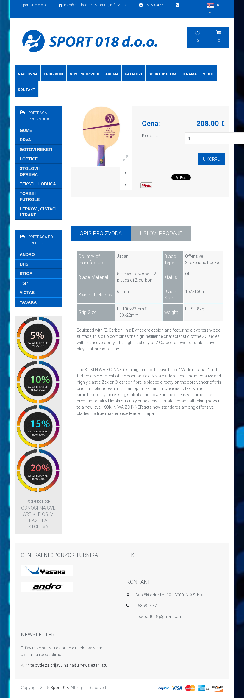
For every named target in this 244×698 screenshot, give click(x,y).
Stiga (26, 273)
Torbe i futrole (30, 196)
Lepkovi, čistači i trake (38, 212)
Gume (26, 130)
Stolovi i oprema (30, 171)
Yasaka (28, 302)
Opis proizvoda (101, 233)
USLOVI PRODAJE (161, 233)
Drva (25, 140)
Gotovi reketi (36, 149)
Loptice (29, 159)
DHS (24, 264)
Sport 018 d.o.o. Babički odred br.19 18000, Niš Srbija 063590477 (92, 5)
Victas (27, 292)
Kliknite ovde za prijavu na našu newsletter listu (64, 665)
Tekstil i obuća (38, 184)
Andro (27, 254)
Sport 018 (59, 687)
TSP (24, 283)
